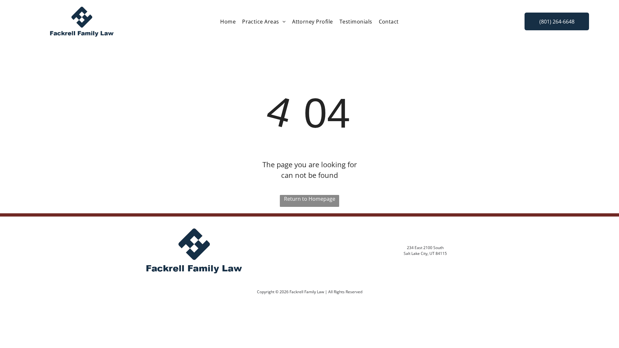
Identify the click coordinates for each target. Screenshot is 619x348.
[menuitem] (228, 21)
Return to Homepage (309, 198)
